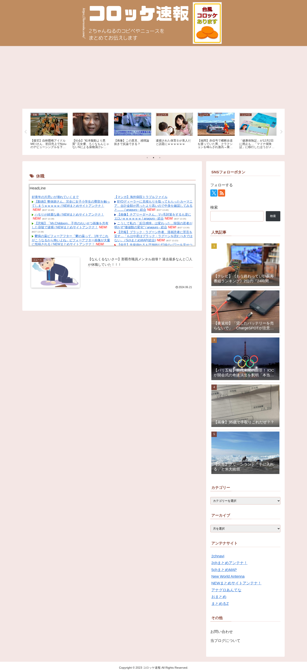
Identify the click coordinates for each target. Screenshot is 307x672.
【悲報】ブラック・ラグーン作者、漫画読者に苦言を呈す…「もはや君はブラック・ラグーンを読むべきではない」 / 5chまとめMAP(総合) (153, 236)
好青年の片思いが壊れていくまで (55, 197)
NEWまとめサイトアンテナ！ (236, 583)
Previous (25, 132)
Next (281, 132)
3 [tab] (160, 158)
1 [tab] (147, 158)
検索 (214, 207)
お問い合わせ (221, 632)
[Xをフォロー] (213, 193)
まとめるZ (220, 604)
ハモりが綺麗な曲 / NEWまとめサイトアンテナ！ (69, 214)
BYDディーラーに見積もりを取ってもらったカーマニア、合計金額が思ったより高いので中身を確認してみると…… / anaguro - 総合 (153, 205)
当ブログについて (225, 641)
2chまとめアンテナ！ (229, 563)
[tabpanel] (49, 131)
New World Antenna (228, 576)
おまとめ (218, 597)
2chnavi (217, 556)
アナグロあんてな (226, 590)
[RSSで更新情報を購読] (221, 193)
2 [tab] (153, 158)
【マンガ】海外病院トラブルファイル (140, 197)
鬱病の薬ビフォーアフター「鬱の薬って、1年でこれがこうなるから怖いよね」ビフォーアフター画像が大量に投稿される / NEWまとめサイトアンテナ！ (71, 240)
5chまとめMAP (224, 570)
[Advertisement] (153, 77)
